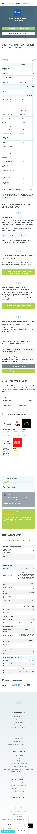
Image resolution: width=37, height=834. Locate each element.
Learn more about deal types (12, 503)
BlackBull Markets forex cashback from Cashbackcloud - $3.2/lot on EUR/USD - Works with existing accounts (19, 3)
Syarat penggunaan (18, 814)
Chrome (7, 235)
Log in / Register (9, 831)
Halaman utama (18, 716)
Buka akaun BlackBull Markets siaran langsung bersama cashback (19, 272)
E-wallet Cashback (18, 741)
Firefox (16, 235)
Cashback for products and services (18, 744)
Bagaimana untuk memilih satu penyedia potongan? (18, 769)
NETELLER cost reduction (18, 785)
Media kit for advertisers (18, 727)
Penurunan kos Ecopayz (18, 788)
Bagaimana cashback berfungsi (18, 763)
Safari (24, 235)
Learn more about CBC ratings (12, 526)
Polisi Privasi (18, 816)
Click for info (23, 133)
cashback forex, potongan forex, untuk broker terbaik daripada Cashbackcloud (18, 702)
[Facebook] (15, 808)
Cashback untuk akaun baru (18, 28)
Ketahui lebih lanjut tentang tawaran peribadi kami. (17, 190)
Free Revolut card (18, 791)
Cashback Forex (18, 738)
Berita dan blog (18, 755)
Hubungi (31, 660)
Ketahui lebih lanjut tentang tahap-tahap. (17, 55)
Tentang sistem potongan (18, 766)
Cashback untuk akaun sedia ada (18, 33)
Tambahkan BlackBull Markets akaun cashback (18, 306)
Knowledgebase (18, 758)
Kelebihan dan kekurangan (18, 772)
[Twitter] (21, 808)
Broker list (18, 801)
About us (18, 719)
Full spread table (6, 79)
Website (32, 612)
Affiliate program (18, 725)
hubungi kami (14, 361)
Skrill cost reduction (18, 783)
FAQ (18, 761)
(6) (26, 405)
